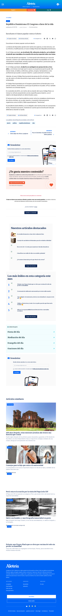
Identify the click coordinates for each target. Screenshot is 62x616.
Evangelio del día (15, 343)
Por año (42, 584)
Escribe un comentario (31, 212)
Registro (13, 10)
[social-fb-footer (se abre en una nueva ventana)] (29, 606)
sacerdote (10, 500)
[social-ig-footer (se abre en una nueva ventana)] (35, 606)
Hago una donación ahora (16, 182)
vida (33, 123)
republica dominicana (24, 123)
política (15, 123)
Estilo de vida (9, 588)
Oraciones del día (15, 348)
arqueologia (10, 404)
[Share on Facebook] (44, 38)
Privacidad (51, 611)
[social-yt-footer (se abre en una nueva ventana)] (26, 606)
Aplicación (25, 586)
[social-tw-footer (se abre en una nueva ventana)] (32, 606)
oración (9, 473)
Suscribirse (31, 596)
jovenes (9, 447)
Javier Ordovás (23, 27)
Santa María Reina (36, 6)
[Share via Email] (52, 38)
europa (9, 526)
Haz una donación (21, 611)
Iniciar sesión (31, 601)
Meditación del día (16, 337)
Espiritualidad (9, 586)
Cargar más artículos (31, 266)
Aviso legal (38, 611)
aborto (8, 123)
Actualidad (8, 17)
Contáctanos (45, 611)
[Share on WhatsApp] (55, 38)
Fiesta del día (14, 332)
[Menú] (11, 4)
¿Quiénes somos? (30, 611)
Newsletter (25, 584)
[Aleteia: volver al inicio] (31, 3)
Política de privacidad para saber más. (41, 369)
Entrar (35, 207)
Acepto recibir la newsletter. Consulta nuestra (23, 156)
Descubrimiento (10, 590)
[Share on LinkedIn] (47, 38)
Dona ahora (30, 10)
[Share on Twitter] (50, 38)
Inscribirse (11, 160)
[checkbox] (13, 369)
